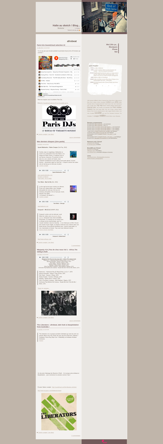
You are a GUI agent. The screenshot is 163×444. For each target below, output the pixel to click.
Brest (91, 102)
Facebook (97, 103)
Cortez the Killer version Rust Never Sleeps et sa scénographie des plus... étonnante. (106, 80)
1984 (88, 100)
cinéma (98, 102)
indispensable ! (118, 105)
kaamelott (107, 107)
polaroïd (99, 111)
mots (94, 109)
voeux (114, 116)
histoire (104, 105)
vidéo (103, 115)
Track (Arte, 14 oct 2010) (44, 178)
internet (90, 107)
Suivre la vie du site (73, 30)
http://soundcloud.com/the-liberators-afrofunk (64, 387)
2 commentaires (76, 245)
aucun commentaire (75, 137)
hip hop (99, 105)
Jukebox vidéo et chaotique (101, 77)
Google (91, 105)
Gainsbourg (119, 103)
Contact (78, 28)
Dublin (120, 102)
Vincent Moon (109, 116)
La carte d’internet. (98, 68)
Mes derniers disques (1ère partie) (51, 142)
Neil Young (98, 109)
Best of (113, 100)
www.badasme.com (43, 206)
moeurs (90, 109)
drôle (116, 102)
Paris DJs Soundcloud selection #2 (51, 45)
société (98, 113)
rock (121, 111)
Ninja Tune (104, 109)
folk (103, 103)
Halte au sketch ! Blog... (66, 25)
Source (41, 340)
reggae (109, 111)
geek (88, 105)
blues (88, 102)
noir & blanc (111, 109)
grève (95, 105)
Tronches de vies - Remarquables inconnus (98, 157)
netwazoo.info (90, 143)
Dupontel (89, 103)
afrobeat (92, 100)
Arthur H (100, 100)
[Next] (125, 17)
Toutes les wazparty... (44, 288)
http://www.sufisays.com (44, 239)
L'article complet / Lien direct (46, 134)
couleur (108, 102)
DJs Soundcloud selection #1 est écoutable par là (54, 103)
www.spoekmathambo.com (45, 175)
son (103, 113)
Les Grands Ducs (91, 152)
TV (93, 116)
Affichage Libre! (91, 150)
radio (106, 111)
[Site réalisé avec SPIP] (104, 441)
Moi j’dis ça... (111, 44)
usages (96, 116)
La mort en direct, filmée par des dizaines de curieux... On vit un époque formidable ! (105, 70)
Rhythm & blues (115, 111)
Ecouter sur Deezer (43, 177)
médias (119, 107)
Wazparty (118, 116)
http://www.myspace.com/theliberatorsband (49, 390)
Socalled (92, 113)
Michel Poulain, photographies (95, 158)
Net (116, 52)
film (101, 103)
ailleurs (96, 100)
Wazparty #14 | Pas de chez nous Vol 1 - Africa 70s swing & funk (57, 251)
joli (104, 107)
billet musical (119, 100)
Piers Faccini (94, 111)
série (88, 113)
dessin (112, 102)
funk (115, 103)
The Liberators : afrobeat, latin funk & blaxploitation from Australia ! (58, 326)
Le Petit (113, 107)
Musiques (113, 47)
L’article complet (43, 165)
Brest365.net (90, 149)
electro (93, 103)
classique (103, 102)
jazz (94, 107)
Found (105, 103)
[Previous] (83, 17)
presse (103, 111)
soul (105, 113)
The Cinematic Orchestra (113, 113)
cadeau (94, 102)
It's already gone (91, 144)
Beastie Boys (106, 100)
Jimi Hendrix (100, 107)
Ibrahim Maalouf (110, 105)
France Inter (110, 103)
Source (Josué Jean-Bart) (46, 229)
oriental (116, 109)
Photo (114, 49)
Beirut (110, 100)
